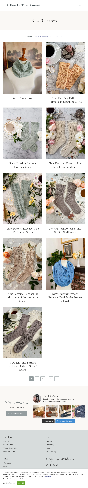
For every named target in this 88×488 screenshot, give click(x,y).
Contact (7, 463)
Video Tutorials (10, 448)
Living (48, 448)
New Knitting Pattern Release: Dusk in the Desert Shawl (65, 297)
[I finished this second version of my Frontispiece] (65, 411)
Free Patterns (42, 37)
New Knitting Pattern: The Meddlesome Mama (65, 165)
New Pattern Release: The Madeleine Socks (23, 230)
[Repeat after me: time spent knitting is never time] (39, 411)
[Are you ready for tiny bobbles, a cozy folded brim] (78, 411)
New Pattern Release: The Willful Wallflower (65, 230)
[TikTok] (57, 465)
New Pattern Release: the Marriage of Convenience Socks (22, 297)
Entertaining (51, 451)
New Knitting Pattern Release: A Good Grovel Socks (23, 366)
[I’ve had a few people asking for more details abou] (52, 411)
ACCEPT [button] (21, 483)
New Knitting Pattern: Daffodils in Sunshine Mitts (65, 100)
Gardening (50, 445)
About (6, 441)
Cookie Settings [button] (9, 483)
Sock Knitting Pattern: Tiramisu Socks (23, 165)
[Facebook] (50, 465)
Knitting (49, 441)
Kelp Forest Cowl (23, 98)
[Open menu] (80, 5)
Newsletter (8, 445)
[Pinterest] (53, 465)
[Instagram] (47, 465)
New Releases (56, 37)
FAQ (5, 466)
